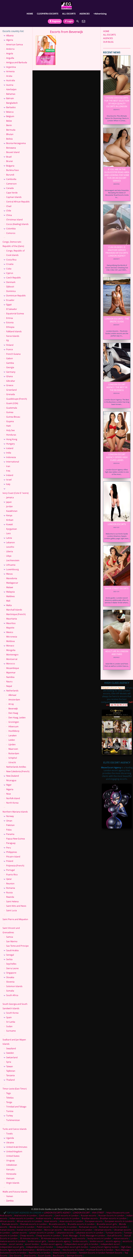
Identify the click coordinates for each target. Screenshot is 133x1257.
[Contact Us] (83, 21)
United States (12, 1155)
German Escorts (74, 1255)
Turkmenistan (13, 1120)
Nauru (9, 681)
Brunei (9, 161)
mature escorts (120, 1238)
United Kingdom (14, 1151)
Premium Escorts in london (100, 1249)
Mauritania (11, 618)
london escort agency (51, 1244)
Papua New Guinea (15, 838)
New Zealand (12, 775)
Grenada (10, 394)
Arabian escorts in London (66, 1218)
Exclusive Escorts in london (13, 1252)
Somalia (10, 990)
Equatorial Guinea (15, 313)
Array (11, 704)
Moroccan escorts (53, 1229)
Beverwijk (13, 708)
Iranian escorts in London (29, 1229)
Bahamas (10, 93)
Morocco (10, 663)
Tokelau (10, 1097)
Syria (8, 1061)
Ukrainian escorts (103, 1229)
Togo (8, 1093)
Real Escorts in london (40, 1252)
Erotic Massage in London (92, 1235)
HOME (30, 13)
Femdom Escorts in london (92, 1252)
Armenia (10, 71)
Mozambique (12, 668)
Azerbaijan (11, 89)
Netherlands (12, 690)
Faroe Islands (12, 336)
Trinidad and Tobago (16, 1106)
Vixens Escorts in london (65, 1252)
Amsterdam (14, 699)
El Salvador (11, 309)
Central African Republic (18, 201)
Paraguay (10, 843)
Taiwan (9, 1066)
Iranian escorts (7, 1229)
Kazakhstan (11, 511)
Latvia (9, 537)
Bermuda (10, 129)
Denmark (10, 282)
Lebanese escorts (65, 1232)
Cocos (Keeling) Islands (17, 224)
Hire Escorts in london (73, 1249)
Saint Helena (12, 901)
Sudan (9, 1026)
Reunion (10, 883)
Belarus (10, 111)
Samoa (9, 936)
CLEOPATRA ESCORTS (47, 13)
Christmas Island (14, 219)
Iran (8, 466)
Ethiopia (10, 327)
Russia (9, 892)
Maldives (10, 596)
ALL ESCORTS (69, 13)
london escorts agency (59, 1241)
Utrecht (12, 762)
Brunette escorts (57, 1224)
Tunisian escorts (114, 1232)
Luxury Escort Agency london (104, 1247)
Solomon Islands (14, 986)
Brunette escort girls (107, 1224)
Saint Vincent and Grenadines (11, 930)
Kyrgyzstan (11, 528)
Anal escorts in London (25, 1215)
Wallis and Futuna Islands (15, 1191)
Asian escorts (50, 1221)
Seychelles (11, 963)
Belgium (10, 116)
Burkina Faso (12, 170)
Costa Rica (11, 259)
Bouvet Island (12, 152)
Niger (9, 784)
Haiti (8, 425)
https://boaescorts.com (117, 1212)
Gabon (9, 358)
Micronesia (11, 636)
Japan (9, 502)
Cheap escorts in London (48, 1235)
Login (70, 21)
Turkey (9, 1115)
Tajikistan (10, 1070)
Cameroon (11, 183)
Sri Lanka (10, 1021)
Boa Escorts (58, 1255)
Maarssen (13, 748)
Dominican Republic (16, 295)
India (8, 452)
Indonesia (11, 457)
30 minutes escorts (29, 1238)
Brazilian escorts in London (113, 1218)
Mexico (9, 632)
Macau (9, 573)
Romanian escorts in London (113, 1227)
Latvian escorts (19, 1232)
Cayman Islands (14, 197)
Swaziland (11, 1048)
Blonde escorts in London (22, 1227)
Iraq (8, 470)
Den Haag (13, 713)
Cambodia (11, 179)
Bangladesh (12, 102)
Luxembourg (12, 569)
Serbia (9, 959)
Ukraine (10, 1142)
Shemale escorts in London (33, 1224)
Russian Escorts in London (111, 1215)
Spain (9, 1017)
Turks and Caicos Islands (15, 1129)
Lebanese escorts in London (89, 1232)
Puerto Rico (12, 874)
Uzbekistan (11, 1164)
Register (56, 21)
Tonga (9, 1102)
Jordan (9, 506)
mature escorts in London (12, 1241)
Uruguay (10, 1160)
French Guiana (13, 354)
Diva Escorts (30, 1255)
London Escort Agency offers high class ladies (117, 457)
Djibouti (10, 286)
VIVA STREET (98, 1212)
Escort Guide (44, 1255)
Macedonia (11, 578)
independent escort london (39, 1247)
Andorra (10, 48)
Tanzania (10, 1075)
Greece (9, 385)
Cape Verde (12, 192)
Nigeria (9, 789)
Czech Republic (13, 277)
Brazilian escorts (90, 1218)
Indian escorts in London (21, 1218)
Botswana (11, 147)
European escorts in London (119, 1221)
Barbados (11, 107)
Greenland (11, 389)
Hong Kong (11, 439)
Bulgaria (10, 165)
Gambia (10, 363)
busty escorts (78, 1238)
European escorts (94, 1221)
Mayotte (10, 627)
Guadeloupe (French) (16, 398)
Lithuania (10, 564)
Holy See (10, 430)
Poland (9, 861)
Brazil (9, 156)
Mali (8, 600)
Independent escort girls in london (81, 1244)
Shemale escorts (10, 1224)
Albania (10, 35)
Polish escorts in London (65, 1227)
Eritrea (9, 318)
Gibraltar (10, 380)
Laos (8, 533)
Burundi (10, 174)
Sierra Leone (12, 968)
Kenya (9, 515)
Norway (10, 816)
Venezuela (11, 1173)
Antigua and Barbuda (16, 62)
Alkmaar (12, 695)
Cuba (8, 268)
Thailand (10, 1079)
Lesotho (10, 546)
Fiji (7, 340)
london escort (97, 1241)
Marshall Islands (14, 609)
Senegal (10, 954)
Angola (9, 53)
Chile (8, 210)
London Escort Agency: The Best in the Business (116, 387)
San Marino (11, 941)
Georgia (10, 367)
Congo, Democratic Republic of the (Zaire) (13, 244)
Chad (8, 206)
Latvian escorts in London (41, 1232)
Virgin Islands (12, 1182)
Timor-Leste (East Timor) (15, 1088)
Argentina (11, 67)
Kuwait (9, 524)
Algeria (9, 40)
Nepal (9, 686)
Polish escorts (44, 1227)
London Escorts (117, 524)
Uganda (10, 1138)
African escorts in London (29, 1221)
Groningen (13, 722)
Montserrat (11, 659)
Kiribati (9, 520)
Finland (9, 345)
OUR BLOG (108, 41)
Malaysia (10, 591)
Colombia (11, 228)
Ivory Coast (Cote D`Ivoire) (16, 493)
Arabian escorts (43, 1218)
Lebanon (10, 542)
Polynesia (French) (15, 865)
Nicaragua (11, 780)
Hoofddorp (13, 731)
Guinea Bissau (13, 416)
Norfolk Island (13, 798)
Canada (10, 188)
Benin (9, 125)
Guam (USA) (12, 403)
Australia (10, 80)
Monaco (10, 645)
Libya (8, 555)
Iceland (9, 448)
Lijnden (12, 744)
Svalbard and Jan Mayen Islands (14, 1041)
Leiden (11, 739)
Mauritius (11, 623)
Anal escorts (6, 1215)
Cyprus (9, 273)
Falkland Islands (14, 331)
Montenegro (12, 654)
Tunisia (9, 1111)
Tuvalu (9, 1133)
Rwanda (10, 896)
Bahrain (10, 98)
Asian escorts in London (71, 1221)
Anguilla (10, 58)
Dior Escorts (15, 1255)
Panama (10, 834)
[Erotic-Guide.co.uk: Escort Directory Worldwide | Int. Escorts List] (66, 5)
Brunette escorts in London (81, 1224)
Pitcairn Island (13, 856)
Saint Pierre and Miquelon (15, 919)
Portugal (10, 870)
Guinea (9, 412)
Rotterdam (13, 753)
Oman (9, 820)
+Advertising (100, 13)
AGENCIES (84, 13)
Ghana (9, 376)
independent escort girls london (72, 1247)
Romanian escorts (88, 1227)
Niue (8, 793)
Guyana (10, 421)
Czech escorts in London (67, 1215)
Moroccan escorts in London (78, 1229)
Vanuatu (10, 1169)
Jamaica (10, 497)
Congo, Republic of (15, 250)
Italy (8, 484)
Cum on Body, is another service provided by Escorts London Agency (116, 251)
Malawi (9, 587)
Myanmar (11, 672)
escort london (32, 1244)
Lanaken (12, 735)
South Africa (12, 995)
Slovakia (10, 977)
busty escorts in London (99, 1238)
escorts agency (113, 1241)
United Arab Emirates (16, 1147)
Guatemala (11, 407)
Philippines (11, 852)
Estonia (10, 322)
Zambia (10, 1200)
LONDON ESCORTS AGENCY (57, 1212)
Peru (8, 847)
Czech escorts (45, 1215)
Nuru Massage (122, 1249)
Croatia (9, 264)
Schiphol (12, 757)
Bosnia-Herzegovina (16, 143)
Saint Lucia (11, 910)
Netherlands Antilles (16, 766)
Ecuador (10, 300)
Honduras (11, 434)
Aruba (9, 76)
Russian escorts (88, 1215)
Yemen (9, 1196)
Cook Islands (12, 255)
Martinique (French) (16, 614)
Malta (9, 605)
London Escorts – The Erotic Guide (117, 320)
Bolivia (9, 138)
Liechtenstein (12, 560)
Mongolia (10, 650)
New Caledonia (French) (17, 771)
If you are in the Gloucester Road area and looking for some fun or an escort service (116, 175)
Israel (9, 479)
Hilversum (13, 726)
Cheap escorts (27, 1235)
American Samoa (14, 44)
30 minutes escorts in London (55, 1238)
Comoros (10, 233)
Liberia (9, 551)
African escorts (7, 1221)
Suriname (11, 1030)
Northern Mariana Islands (15, 811)
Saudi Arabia (12, 950)
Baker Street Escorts (116, 588)
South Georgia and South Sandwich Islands (15, 1006)
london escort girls (37, 1241)
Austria (9, 85)
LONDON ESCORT (81, 1212)
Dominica (11, 291)
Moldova (10, 641)
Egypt (9, 304)
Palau (9, 829)
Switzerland (12, 1057)
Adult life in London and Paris (116, 653)
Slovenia (10, 981)
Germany (10, 371)
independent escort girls (12, 1247)
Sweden (10, 1052)
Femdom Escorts (114, 1252)
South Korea (12, 1012)
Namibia (10, 677)
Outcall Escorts (114, 1235)
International (12, 461)
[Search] (77, 21)
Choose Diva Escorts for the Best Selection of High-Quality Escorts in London (116, 102)
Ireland (9, 475)
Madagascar (12, 582)
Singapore (11, 972)
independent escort (110, 1244)
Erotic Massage (70, 1235)
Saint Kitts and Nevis (16, 905)
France (9, 349)
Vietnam (10, 1178)
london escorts (80, 1241)
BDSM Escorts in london (48, 1249)
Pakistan (10, 825)
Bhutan (9, 134)
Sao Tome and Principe (17, 945)
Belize (9, 120)
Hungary (10, 443)
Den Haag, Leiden (17, 717)
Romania (10, 888)
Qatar (9, 879)
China (9, 215)
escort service (16, 1244)
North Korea (12, 802)
